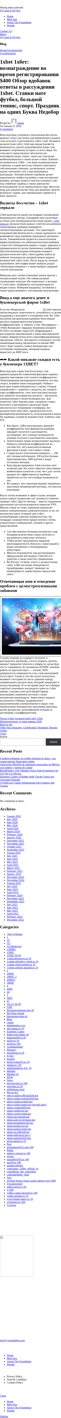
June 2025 (12, 858)
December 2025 (15, 840)
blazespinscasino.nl (17, 1016)
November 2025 (15, 843)
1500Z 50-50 (14, 955)
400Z (10, 989)
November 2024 (15, 880)
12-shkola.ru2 (14, 946)
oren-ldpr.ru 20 (15, 1086)
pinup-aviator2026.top (18, 1107)
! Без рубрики (15, 934)
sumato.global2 (15, 1165)
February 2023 (15, 916)
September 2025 (15, 849)
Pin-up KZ (12, 1092)
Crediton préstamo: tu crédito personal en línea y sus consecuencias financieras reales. (28, 760)
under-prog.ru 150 (16, 1186)
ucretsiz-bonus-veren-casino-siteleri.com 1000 (31, 1180)
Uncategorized (14, 50)
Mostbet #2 (13, 1074)
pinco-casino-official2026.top (22, 1095)
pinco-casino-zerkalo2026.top (22, 1098)
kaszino (11, 1059)
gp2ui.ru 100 (14, 1043)
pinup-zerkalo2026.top (19, 1138)
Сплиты (11, 1205)
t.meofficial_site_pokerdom (21, 1171)
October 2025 (14, 846)
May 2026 (12, 825)
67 (8, 1001)
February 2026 (15, 834)
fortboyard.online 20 (18, 1034)
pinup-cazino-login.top (19, 1113)
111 (9, 943)
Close (3, 733)
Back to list (6, 724)
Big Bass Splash (15, 1013)
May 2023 (12, 910)
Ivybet (10, 1055)
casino (10, 1022)
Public (10, 1150)
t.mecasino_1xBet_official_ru (22, 1168)
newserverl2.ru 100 (17, 1083)
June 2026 (12, 822)
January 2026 (14, 837)
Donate (11, 1364)
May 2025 (12, 861)
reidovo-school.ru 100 (18, 1153)
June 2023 (12, 907)
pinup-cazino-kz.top (17, 1110)
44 (8, 992)
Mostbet (11, 1071)
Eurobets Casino (15, 1031)
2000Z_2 (12, 976)
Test (9, 1177)
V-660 (10, 1189)
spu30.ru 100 (14, 1162)
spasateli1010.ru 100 (18, 1159)
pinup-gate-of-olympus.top (21, 1119)
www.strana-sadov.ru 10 (20, 1199)
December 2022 (15, 919)
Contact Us (6, 31)
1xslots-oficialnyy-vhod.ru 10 (22, 961)
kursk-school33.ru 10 (18, 1062)
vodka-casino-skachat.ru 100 (22, 1193)
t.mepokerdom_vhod (18, 1174)
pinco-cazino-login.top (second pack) (26, 1104)
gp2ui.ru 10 (13, 1040)
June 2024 (12, 889)
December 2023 (15, 898)
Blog (9, 1019)
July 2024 (12, 886)
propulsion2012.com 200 (20, 1147)
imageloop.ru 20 (15, 1052)
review (10, 1156)
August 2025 (14, 852)
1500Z (10, 952)
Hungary (11, 1049)
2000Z (10, 973)
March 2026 (13, 831)
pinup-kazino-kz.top (17, 1126)
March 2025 (13, 868)
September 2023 (15, 901)
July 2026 (12, 819)
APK (9, 1007)
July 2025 (12, 855)
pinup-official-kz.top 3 (19, 1135)
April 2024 (12, 892)
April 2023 (12, 913)
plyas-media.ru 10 (16, 1141)
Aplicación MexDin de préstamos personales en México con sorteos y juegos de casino (30, 766)
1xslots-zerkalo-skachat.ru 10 (22, 967)
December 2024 (15, 877)
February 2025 (15, 871)
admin (20, 123)
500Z (10, 998)
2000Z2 (11, 979)
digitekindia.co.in (16, 1025)
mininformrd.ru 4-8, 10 (19, 1068)
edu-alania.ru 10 (15, 1028)
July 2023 (12, 904)
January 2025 (14, 874)
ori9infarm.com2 (16, 1089)
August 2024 (14, 883)
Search (3, 736)
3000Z (10, 982)
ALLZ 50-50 (14, 1004)
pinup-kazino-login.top (19, 1129)
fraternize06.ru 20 (16, 1037)
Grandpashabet (15, 1046)
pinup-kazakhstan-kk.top (20, 1122)
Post (9, 1144)
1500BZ (11, 949)
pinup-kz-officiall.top (18, 1132)
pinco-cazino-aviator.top (20, 1101)
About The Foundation (19, 1361)
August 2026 (14, 816)
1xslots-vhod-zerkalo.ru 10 (21, 964)
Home (3, 50)
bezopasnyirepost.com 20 (20, 1010)
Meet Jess (12, 1358)
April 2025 (12, 865)
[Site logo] (10, 10)
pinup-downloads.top (18, 1116)
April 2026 (12, 828)
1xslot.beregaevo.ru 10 (19, 958)
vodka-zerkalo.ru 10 (17, 1196)
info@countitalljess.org (12, 1340)
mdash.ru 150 (14, 1065)
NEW (10, 1077)
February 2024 (15, 895)
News (10, 1080)
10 (8, 940)
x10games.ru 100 (16, 1202)
